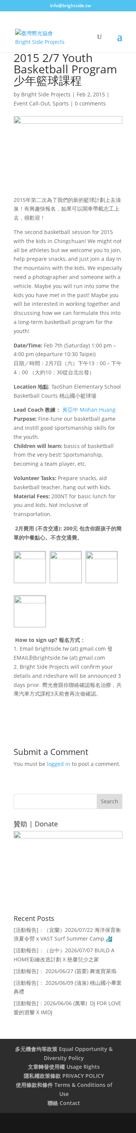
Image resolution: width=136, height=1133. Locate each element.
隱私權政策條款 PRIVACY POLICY (64, 1075)
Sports (61, 103)
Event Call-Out (32, 103)
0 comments (90, 103)
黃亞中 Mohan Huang (89, 409)
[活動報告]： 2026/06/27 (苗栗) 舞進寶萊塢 (65, 971)
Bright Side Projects (46, 94)
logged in (58, 763)
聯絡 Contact (64, 1103)
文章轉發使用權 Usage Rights (64, 1066)
